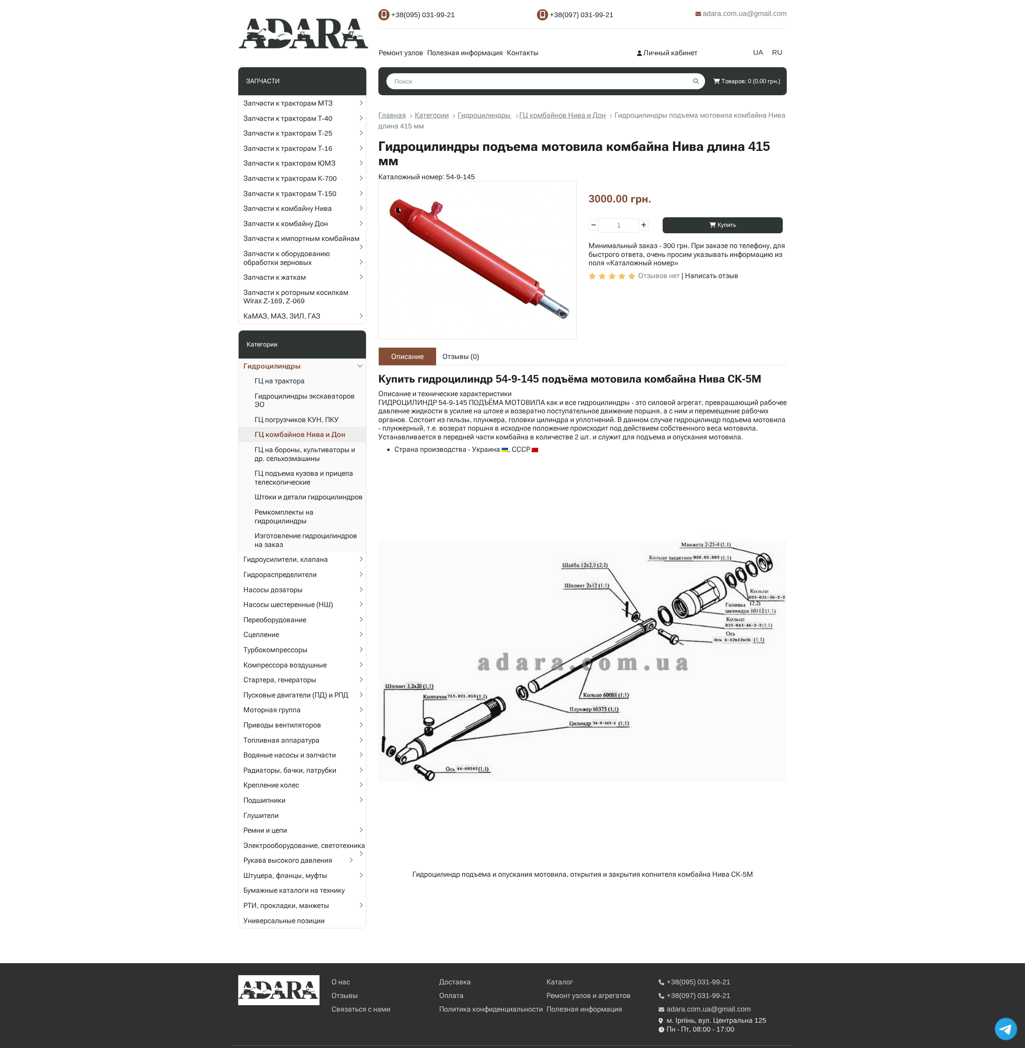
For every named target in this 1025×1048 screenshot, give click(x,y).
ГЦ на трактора (280, 381)
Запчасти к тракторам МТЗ (288, 103)
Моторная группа (272, 709)
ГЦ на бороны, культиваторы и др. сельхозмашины (305, 454)
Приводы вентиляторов (282, 725)
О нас (341, 982)
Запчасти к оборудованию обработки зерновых (286, 258)
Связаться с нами (361, 1009)
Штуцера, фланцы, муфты (285, 875)
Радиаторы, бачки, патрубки (289, 770)
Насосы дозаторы (273, 589)
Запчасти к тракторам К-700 (290, 178)
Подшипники (264, 800)
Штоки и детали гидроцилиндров (309, 497)
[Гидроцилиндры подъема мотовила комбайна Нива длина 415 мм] (477, 260)
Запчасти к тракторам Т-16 (287, 148)
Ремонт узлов (401, 52)
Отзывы (345, 995)
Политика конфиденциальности (491, 1009)
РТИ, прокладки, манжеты (286, 905)
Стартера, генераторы (279, 679)
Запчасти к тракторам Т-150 (289, 193)
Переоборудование (274, 619)
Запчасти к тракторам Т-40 (287, 118)
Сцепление (261, 634)
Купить (726, 224)
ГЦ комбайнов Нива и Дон (300, 434)
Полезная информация (465, 52)
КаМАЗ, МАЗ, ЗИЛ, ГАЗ (281, 316)
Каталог (560, 982)
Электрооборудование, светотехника (304, 845)
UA (758, 52)
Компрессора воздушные (285, 665)
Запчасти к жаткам (274, 277)
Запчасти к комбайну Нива (287, 208)
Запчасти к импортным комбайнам (301, 238)
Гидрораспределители (280, 574)
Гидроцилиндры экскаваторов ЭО (305, 400)
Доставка (455, 982)
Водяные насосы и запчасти (289, 755)
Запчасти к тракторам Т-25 (287, 133)
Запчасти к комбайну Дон (285, 223)
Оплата (451, 995)
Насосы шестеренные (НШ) (288, 604)
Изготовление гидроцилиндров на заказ (306, 540)
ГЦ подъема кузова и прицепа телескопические (304, 477)
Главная (392, 115)
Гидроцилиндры (272, 366)
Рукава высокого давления (287, 860)
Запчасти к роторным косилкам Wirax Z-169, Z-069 (295, 296)
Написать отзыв (711, 275)
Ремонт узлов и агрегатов (589, 995)
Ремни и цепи (265, 830)
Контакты (523, 52)
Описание (407, 356)
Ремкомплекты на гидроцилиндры (284, 516)
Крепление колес (271, 785)
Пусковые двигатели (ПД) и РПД (295, 695)
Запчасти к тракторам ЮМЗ (289, 163)
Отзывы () (460, 356)
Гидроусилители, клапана (285, 559)
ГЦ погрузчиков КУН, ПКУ (297, 419)
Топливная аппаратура (281, 740)
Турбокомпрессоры (275, 649)
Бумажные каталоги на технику (294, 890)
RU (777, 52)
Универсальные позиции (284, 920)
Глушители (261, 815)
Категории (432, 115)
